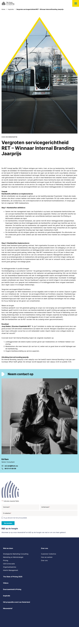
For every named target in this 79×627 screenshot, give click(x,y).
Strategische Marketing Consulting (15, 554)
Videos (5, 583)
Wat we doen (8, 548)
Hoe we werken (46, 557)
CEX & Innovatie (9, 564)
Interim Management (10, 570)
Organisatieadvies (9, 567)
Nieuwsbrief (7, 608)
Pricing (5, 560)
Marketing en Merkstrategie (13, 557)
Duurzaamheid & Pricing (12, 589)
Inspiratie (6, 596)
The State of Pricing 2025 (12, 577)
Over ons (44, 548)
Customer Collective (48, 554)
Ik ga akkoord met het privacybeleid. (15, 518)
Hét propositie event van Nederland (16, 602)
